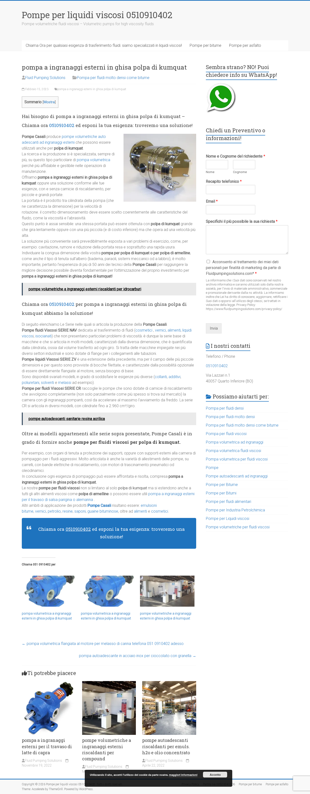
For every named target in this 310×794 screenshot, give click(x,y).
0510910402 (61, 125)
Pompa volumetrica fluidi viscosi (233, 450)
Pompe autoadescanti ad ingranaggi (237, 476)
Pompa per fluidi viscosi (226, 433)
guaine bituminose (102, 511)
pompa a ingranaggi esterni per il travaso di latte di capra (47, 746)
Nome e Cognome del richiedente (235, 156)
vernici (160, 330)
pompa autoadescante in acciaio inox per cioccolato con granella (137, 655)
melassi (64, 382)
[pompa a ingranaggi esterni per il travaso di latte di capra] (49, 683)
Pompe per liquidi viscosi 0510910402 (97, 15)
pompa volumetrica (93, 160)
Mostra (49, 102)
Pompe (212, 467)
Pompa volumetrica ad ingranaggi (234, 442)
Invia (214, 328)
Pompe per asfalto (245, 45)
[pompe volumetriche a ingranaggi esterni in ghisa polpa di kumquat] (167, 591)
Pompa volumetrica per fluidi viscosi (237, 459)
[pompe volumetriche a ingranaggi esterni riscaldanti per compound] (109, 683)
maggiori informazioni (183, 775)
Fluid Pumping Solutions (45, 77)
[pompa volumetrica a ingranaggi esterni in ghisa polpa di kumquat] (49, 591)
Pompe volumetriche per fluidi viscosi (238, 527)
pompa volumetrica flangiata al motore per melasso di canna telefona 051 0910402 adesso (103, 643)
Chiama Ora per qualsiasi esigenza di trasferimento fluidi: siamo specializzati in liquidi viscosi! (104, 45)
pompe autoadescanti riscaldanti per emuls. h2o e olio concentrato (166, 746)
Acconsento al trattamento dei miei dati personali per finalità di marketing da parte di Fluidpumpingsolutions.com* (243, 268)
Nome (210, 172)
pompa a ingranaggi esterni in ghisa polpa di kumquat (91, 89)
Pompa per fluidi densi (225, 408)
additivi (174, 376)
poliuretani (30, 382)
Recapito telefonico (224, 181)
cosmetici (143, 330)
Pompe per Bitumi (221, 493)
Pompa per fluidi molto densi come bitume (113, 77)
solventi (47, 382)
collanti (161, 376)
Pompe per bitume (205, 45)
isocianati (43, 336)
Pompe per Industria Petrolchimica (235, 510)
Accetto (215, 774)
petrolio (54, 511)
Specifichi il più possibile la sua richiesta (242, 221)
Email (212, 201)
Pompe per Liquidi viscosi (227, 518)
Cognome (240, 172)
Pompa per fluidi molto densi (230, 416)
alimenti (174, 330)
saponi (80, 511)
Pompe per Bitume (222, 484)
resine (67, 511)
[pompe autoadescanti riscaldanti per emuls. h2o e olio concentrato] (169, 683)
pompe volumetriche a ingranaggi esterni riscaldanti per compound (106, 749)
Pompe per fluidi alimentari (228, 501)
